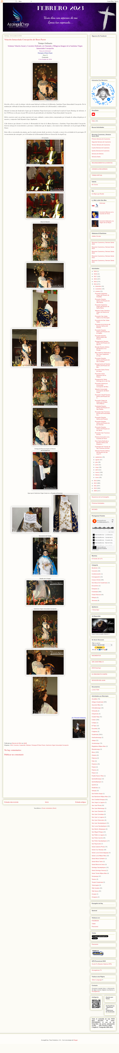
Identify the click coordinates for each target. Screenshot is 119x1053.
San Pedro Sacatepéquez (99, 841)
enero (97, 477)
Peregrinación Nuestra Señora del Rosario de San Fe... (102, 343)
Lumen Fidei (95, 689)
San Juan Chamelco (98, 811)
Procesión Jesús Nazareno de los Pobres (100, 375)
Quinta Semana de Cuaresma (100, 150)
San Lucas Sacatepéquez (99, 826)
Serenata (94, 600)
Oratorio (94, 755)
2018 (95, 274)
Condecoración (96, 574)
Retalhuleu (95, 787)
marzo (97, 472)
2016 (95, 279)
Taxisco (94, 879)
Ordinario (28, 745)
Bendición (95, 568)
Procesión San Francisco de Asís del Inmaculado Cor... (102, 413)
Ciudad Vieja (95, 716)
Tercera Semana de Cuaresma (101, 145)
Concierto (16, 745)
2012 (95, 483)
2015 (95, 281)
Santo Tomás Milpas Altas (99, 873)
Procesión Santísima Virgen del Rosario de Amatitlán (102, 295)
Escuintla (94, 728)
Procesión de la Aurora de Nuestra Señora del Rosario (102, 326)
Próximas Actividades (98, 503)
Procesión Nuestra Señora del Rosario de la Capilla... (102, 331)
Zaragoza (94, 897)
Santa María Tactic (97, 861)
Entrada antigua (80, 802)
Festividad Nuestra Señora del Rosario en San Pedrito (102, 407)
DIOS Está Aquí (96, 668)
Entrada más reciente (11, 802)
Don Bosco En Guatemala (99, 582)
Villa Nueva (95, 891)
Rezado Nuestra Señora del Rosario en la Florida (102, 348)
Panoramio (95, 926)
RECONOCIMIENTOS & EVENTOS (102, 163)
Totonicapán (95, 885)
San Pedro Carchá (97, 838)
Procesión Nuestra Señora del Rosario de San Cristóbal (102, 360)
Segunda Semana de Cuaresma (101, 142)
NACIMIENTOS (96, 655)
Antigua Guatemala (97, 702)
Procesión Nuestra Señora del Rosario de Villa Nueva (102, 300)
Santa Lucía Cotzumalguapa (100, 852)
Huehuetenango (96, 737)
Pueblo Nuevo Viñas (98, 776)
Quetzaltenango (96, 779)
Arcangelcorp (96, 991)
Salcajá (94, 790)
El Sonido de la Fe (97, 558)
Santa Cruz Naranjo (97, 849)
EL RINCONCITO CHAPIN (99, 674)
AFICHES (94, 509)
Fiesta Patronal (96, 594)
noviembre (98, 289)
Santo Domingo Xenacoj (99, 870)
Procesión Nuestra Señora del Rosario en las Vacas (102, 428)
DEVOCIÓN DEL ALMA (98, 680)
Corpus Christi (96, 580)
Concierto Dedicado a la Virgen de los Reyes (106, 221)
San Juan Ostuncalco (98, 820)
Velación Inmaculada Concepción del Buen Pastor (102, 390)
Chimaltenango (96, 708)
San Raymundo (96, 843)
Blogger (76, 1040)
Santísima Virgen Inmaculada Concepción (57, 745)
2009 (95, 490)
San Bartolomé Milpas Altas (100, 796)
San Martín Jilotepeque (98, 829)
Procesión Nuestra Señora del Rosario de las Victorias (102, 423)
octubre (97, 291)
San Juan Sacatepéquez (99, 823)
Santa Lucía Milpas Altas (99, 855)
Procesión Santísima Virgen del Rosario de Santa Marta (102, 306)
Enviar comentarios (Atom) (49, 808)
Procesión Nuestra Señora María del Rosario (101, 337)
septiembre (98, 457)
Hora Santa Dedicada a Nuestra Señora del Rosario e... (102, 442)
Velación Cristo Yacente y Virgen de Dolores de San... (102, 312)
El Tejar (94, 725)
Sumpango (95, 876)
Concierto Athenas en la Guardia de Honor (106, 212)
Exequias (94, 588)
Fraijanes (94, 731)
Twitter (94, 923)
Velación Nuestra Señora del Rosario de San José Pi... (102, 452)
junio (97, 464)
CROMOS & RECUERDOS (99, 169)
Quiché (94, 784)
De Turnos (95, 184)
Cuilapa (94, 722)
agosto (97, 459)
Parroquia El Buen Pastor (38, 745)
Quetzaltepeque (96, 782)
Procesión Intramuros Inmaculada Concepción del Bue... (102, 385)
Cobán (94, 719)
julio (96, 462)
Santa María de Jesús (98, 864)
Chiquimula (95, 713)
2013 (95, 480)
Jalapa (94, 740)
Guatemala (22, 745)
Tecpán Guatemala (97, 882)
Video (93, 121)
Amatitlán (94, 699)
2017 (95, 276)
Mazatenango (96, 749)
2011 (95, 485)
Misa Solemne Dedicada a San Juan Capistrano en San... (102, 354)
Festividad (95, 591)
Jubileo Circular (96, 236)
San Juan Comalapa (98, 814)
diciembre (98, 286)
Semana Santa (96, 156)
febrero (97, 475)
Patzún (94, 773)
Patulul (94, 767)
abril (96, 470)
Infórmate (102, 203)
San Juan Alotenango (98, 808)
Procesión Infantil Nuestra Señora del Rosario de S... (102, 396)
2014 (11, 745)
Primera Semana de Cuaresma (101, 139)
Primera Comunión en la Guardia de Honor (102, 437)
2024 (95, 271)
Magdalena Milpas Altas (99, 746)
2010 (95, 488)
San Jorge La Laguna (98, 802)
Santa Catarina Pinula (98, 846)
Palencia (94, 758)
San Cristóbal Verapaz (98, 799)
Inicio (47, 802)
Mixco (93, 752)
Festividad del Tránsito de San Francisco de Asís (102, 447)
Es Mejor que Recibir (98, 194)
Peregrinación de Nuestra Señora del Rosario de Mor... (102, 365)
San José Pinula (96, 805)
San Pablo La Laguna (98, 835)
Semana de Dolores (97, 153)
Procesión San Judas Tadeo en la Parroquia (102, 317)
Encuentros (95, 585)
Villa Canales (95, 888)
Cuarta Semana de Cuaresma (100, 147)
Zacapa (94, 894)
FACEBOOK (95, 920)
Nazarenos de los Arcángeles (100, 497)
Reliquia (94, 597)
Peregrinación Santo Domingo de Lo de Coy (102, 380)
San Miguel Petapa (97, 832)
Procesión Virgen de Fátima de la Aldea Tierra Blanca (101, 402)
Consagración (96, 577)
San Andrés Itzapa (97, 793)
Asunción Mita (96, 705)
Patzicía (94, 770)
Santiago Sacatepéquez (99, 867)
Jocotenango (95, 743)
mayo (97, 467)
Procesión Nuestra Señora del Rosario (101, 418)
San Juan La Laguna (98, 817)
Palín (93, 761)
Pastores (94, 764)
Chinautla (94, 711)
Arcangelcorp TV (97, 970)
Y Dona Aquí (95, 610)
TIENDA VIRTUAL (97, 175)
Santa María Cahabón (98, 858)
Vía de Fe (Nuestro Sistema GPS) (102, 964)
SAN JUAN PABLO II (98, 662)
